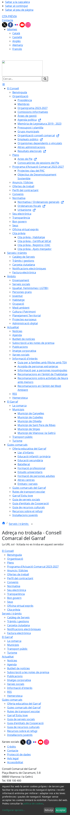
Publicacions (15, 676)
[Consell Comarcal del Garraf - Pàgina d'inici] (22, 68)
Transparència (16, 594)
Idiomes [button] (12, 29)
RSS (9, 692)
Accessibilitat (15, 762)
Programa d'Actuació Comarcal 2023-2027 (33, 566)
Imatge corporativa (19, 680)
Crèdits (11, 746)
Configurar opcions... (13, 810)
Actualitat (8, 656)
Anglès (16, 41)
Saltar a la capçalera (17, 2)
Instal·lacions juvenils (20, 735)
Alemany (17, 45)
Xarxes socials (15, 684)
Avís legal (13, 758)
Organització (15, 559)
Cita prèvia (13, 609)
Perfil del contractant (20, 578)
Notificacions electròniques (24, 629)
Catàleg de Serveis (18, 617)
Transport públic (17, 649)
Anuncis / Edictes (17, 570)
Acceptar (61, 810)
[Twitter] (5, 24)
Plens (10, 562)
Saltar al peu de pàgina (19, 10)
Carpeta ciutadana (18, 625)
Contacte (7, 20)
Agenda (12, 664)
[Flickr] (17, 24)
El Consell (8, 551)
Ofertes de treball (18, 574)
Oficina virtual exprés (20, 605)
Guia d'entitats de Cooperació (25, 723)
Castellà (17, 37)
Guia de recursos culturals (23, 727)
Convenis (12, 582)
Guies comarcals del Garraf (24, 707)
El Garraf (7, 637)
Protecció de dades (19, 754)
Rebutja (49, 810)
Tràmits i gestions (18, 621)
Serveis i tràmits (19, 524)
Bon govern (14, 598)
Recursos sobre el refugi (22, 731)
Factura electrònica (19, 633)
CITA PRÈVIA (9, 16)
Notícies (12, 660)
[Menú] (3, 84)
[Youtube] (22, 24)
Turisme (12, 652)
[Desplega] (32, 524)
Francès (17, 49)
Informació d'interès (19, 688)
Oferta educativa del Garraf (24, 703)
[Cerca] (45, 78)
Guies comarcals (12, 699)
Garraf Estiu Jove (17, 715)
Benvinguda (14, 555)
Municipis (13, 645)
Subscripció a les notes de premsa (28, 672)
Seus (10, 602)
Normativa (13, 586)
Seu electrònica (16, 590)
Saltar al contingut (16, 6)
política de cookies (33, 803)
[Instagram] (28, 24)
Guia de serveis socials (21, 719)
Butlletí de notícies (18, 668)
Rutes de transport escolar (23, 711)
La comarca (14, 641)
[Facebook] (11, 24)
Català (16, 33)
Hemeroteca (14, 696)
